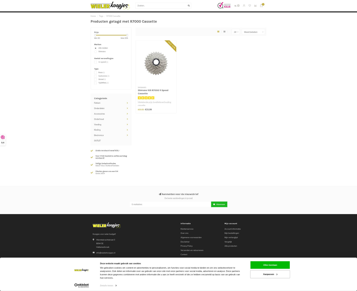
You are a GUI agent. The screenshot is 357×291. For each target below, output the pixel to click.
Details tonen (106, 285)
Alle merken (103, 48)
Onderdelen (99, 108)
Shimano (102, 51)
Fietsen (97, 103)
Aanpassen (268, 274)
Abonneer (220, 204)
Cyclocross (103, 76)
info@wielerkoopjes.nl (105, 253)
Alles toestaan (270, 265)
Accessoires (99, 114)
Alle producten (231, 246)
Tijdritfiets (103, 83)
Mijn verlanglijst (231, 237)
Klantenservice (187, 229)
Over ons (184, 233)
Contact (184, 254)
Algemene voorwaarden (191, 237)
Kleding (97, 130)
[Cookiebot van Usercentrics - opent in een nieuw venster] (81, 285)
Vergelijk (228, 242)
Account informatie (233, 229)
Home (93, 16)
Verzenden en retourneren (192, 250)
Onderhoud (99, 119)
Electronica (99, 135)
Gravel (102, 79)
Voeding (97, 124)
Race (101, 72)
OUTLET (97, 140)
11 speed (103, 62)
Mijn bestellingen (232, 233)
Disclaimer (185, 242)
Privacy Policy (187, 246)
